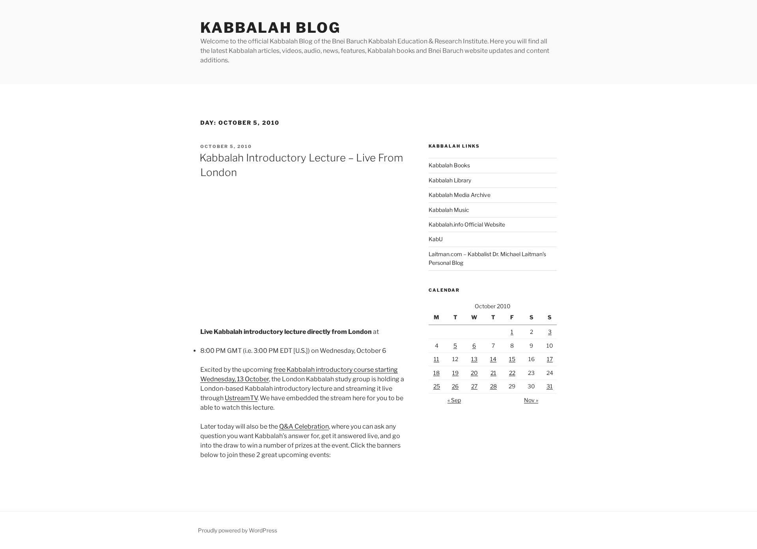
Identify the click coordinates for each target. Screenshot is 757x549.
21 (493, 372)
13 (474, 359)
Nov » (531, 400)
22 (512, 372)
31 (549, 386)
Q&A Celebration (304, 426)
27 (474, 386)
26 (455, 386)
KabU (436, 239)
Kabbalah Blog (270, 27)
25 (436, 386)
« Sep (454, 400)
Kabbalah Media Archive (459, 194)
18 (436, 372)
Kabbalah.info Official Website (467, 224)
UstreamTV (241, 398)
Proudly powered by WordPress (237, 530)
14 (493, 359)
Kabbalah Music (449, 209)
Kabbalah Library (450, 180)
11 (436, 359)
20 (474, 372)
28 (493, 386)
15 (512, 359)
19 (455, 372)
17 (550, 359)
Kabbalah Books (449, 165)
